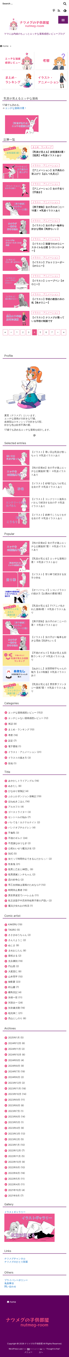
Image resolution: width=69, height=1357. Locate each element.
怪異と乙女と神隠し (20, 869)
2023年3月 (16, 1133)
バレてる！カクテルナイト (24, 822)
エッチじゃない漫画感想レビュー (28, 718)
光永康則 (15, 961)
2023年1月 (16, 1144)
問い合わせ (10, 1286)
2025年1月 (16, 1037)
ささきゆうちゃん (19, 934)
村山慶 (13, 987)
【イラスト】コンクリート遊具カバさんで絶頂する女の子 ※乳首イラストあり (48, 502)
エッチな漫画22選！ (16, 108)
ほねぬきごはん (19, 801)
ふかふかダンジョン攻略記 (24, 796)
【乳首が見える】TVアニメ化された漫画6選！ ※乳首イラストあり (48, 609)
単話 (12, 723)
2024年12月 (16, 1043)
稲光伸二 (15, 1013)
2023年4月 (16, 1127)
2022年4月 (16, 1184)
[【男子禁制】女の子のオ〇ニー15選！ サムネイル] (16, 207)
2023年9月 (16, 1099)
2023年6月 (16, 1116)
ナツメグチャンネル (14, 1258)
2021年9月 (15, 1195)
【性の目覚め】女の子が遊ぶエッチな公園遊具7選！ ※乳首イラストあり (48, 471)
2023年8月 (16, 1105)
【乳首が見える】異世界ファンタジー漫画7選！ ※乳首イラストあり (48, 687)
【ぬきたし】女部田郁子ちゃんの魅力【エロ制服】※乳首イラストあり (48, 672)
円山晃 (13, 966)
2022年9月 (16, 1167)
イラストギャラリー (14, 1211)
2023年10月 (17, 1094)
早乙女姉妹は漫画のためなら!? (27, 884)
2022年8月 (16, 1173)
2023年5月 (16, 1122)
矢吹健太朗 (16, 1007)
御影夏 (14, 981)
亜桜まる (14, 955)
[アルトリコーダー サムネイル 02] (16, 263)
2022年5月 (16, 1178)
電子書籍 (14, 746)
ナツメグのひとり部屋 (16, 1261)
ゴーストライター (19, 811)
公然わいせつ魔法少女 (21, 848)
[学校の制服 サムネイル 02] (16, 318)
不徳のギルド (17, 838)
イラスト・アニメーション (45, 165)
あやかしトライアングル (23, 780)
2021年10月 (16, 1190)
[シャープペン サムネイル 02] (16, 281)
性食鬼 (14, 864)
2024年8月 (16, 1065)
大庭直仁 (14, 971)
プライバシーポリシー (16, 1280)
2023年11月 (17, 1088)
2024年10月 (16, 1054)
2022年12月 (16, 1150)
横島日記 (14, 992)
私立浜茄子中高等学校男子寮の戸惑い (30, 900)
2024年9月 (16, 1060)
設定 (12, 740)
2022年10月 (16, 1161)
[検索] (64, 3)
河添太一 (15, 1002)
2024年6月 (16, 1077)
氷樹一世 (15, 997)
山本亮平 (15, 976)
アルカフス (16, 806)
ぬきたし (14, 785)
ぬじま (13, 945)
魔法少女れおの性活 (20, 905)
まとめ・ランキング (42, 147)
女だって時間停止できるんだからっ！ (30, 858)
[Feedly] (65, 10)
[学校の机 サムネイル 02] (16, 299)
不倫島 (13, 832)
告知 (12, 763)
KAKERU (15, 924)
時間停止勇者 (17, 890)
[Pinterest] (53, 10)
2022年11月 (16, 1156)
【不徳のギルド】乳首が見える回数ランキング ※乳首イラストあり (48, 656)
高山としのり (17, 1018)
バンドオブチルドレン (22, 827)
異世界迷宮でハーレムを (23, 895)
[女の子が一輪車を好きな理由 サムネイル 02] (16, 226)
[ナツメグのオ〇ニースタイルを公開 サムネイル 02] (16, 244)
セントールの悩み (19, 817)
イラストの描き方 (19, 757)
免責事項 (9, 1283)
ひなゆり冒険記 (18, 791)
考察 (13, 735)
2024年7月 (16, 1071)
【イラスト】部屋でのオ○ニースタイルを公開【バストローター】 (47, 247)
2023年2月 (16, 1139)
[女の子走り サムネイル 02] (16, 189)
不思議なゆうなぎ (19, 843)
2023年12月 (16, 1082)
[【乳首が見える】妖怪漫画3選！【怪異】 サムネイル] (16, 152)
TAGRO (14, 929)
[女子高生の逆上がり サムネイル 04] (16, 171)
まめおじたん (17, 950)
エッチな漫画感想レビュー (25, 712)
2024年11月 (16, 1048)
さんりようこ (17, 940)
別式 (12, 853)
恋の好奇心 (16, 879)
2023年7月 (15, 1111)
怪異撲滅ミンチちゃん (21, 874)
